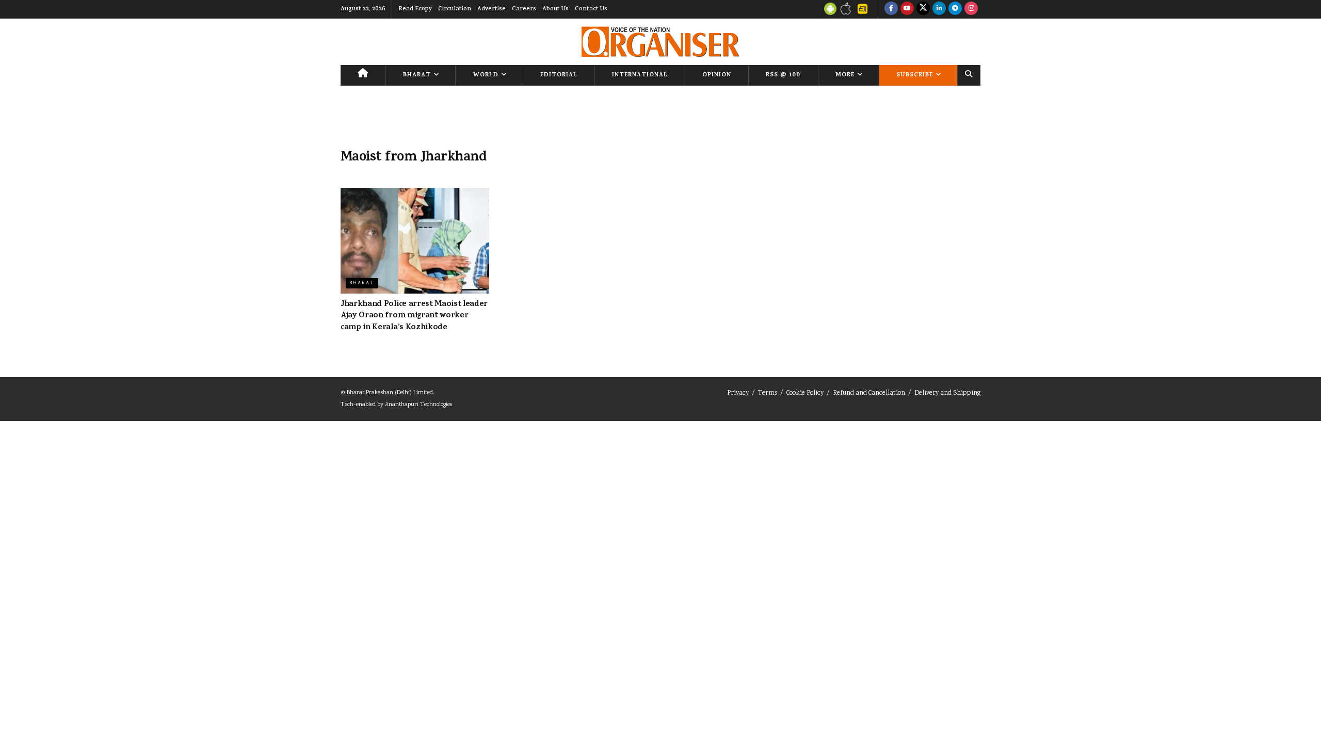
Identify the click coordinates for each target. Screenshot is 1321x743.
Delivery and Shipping (947, 393)
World (485, 75)
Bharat (417, 75)
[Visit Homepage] (660, 41)
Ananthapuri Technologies (418, 404)
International (640, 75)
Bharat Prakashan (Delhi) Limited (390, 393)
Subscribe (914, 75)
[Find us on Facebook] (891, 9)
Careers (524, 9)
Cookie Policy (805, 393)
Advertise (491, 9)
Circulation (454, 9)
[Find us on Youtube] (907, 9)
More (845, 75)
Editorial (558, 75)
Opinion (716, 75)
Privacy (738, 393)
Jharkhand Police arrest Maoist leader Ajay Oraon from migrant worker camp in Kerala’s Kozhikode (414, 316)
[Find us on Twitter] (923, 9)
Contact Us (591, 9)
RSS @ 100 (783, 75)
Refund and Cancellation (869, 393)
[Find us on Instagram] (971, 9)
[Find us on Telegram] (955, 9)
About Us (555, 9)
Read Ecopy (415, 9)
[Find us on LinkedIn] (939, 9)
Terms (767, 393)
